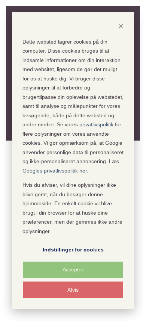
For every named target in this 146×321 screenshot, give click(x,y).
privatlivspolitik (96, 124)
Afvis (73, 290)
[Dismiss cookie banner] (121, 27)
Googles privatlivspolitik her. (55, 171)
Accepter (73, 269)
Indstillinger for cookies (73, 250)
